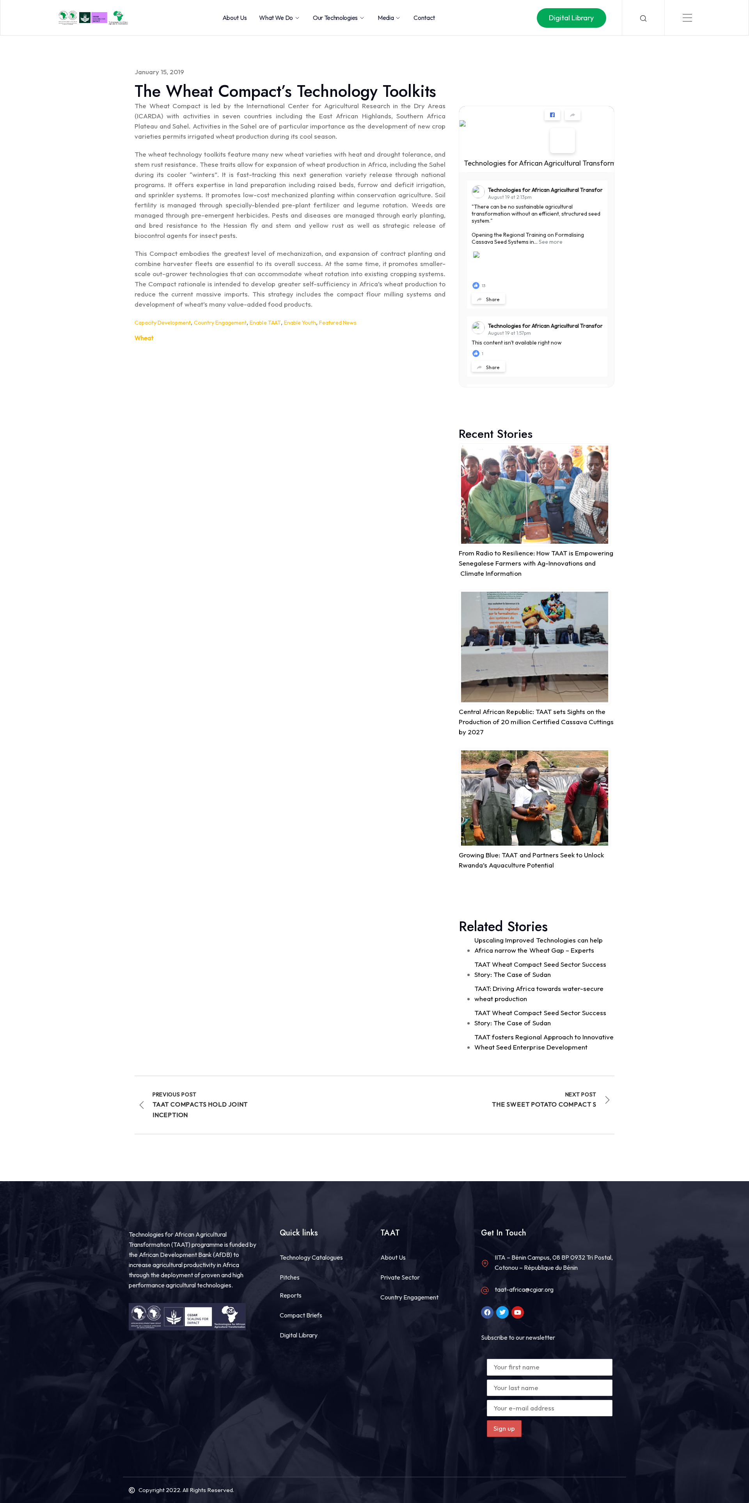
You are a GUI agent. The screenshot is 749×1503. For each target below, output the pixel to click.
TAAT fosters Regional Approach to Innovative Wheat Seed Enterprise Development (543, 1042)
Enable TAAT (265, 322)
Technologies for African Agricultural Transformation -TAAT (559, 163)
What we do (276, 17)
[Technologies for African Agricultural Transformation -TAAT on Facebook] (562, 140)
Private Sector (400, 1277)
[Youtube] (517, 1312)
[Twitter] (502, 1312)
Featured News (338, 322)
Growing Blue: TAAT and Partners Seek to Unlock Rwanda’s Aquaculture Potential (531, 860)
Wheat (144, 338)
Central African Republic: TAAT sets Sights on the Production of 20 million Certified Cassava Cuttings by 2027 (536, 721)
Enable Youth (300, 322)
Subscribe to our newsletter (518, 1337)
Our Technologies (335, 17)
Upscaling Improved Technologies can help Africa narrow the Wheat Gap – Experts (538, 945)
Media (386, 17)
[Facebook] (487, 1312)
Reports (291, 1295)
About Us (234, 17)
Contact (424, 17)
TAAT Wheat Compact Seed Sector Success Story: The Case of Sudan (540, 969)
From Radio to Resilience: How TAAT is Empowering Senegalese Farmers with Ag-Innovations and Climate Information (536, 563)
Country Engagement (220, 322)
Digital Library (299, 1335)
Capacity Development (163, 322)
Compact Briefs (301, 1315)
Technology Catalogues (311, 1257)
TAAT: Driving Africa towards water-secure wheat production (538, 993)
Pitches (290, 1277)
